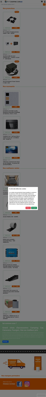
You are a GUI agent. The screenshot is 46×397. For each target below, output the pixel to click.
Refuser (28, 207)
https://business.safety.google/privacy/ (25, 204)
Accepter (34, 207)
